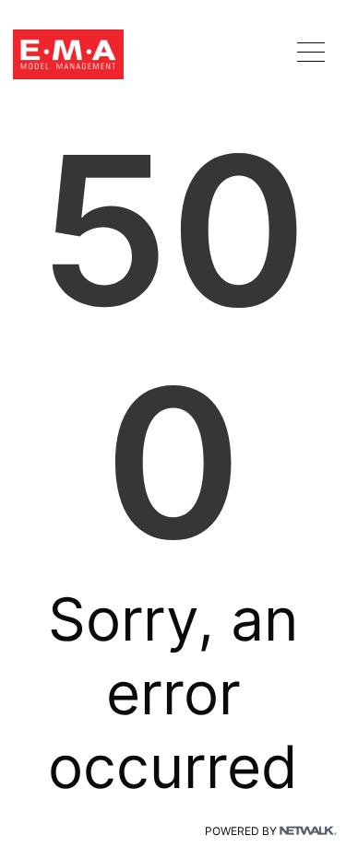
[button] (311, 51)
